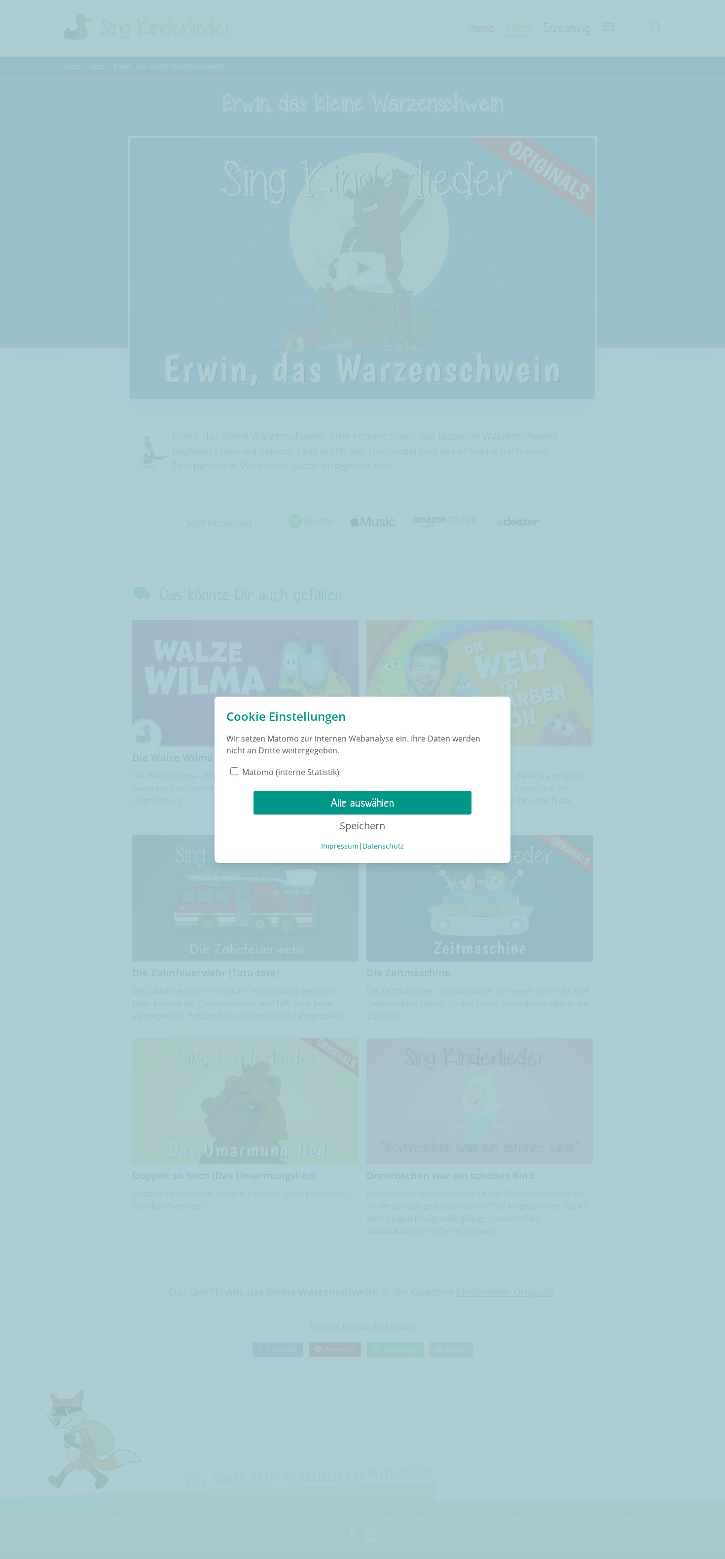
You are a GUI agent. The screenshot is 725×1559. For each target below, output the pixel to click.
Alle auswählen (362, 802)
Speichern (362, 825)
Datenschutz (383, 846)
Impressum (340, 846)
